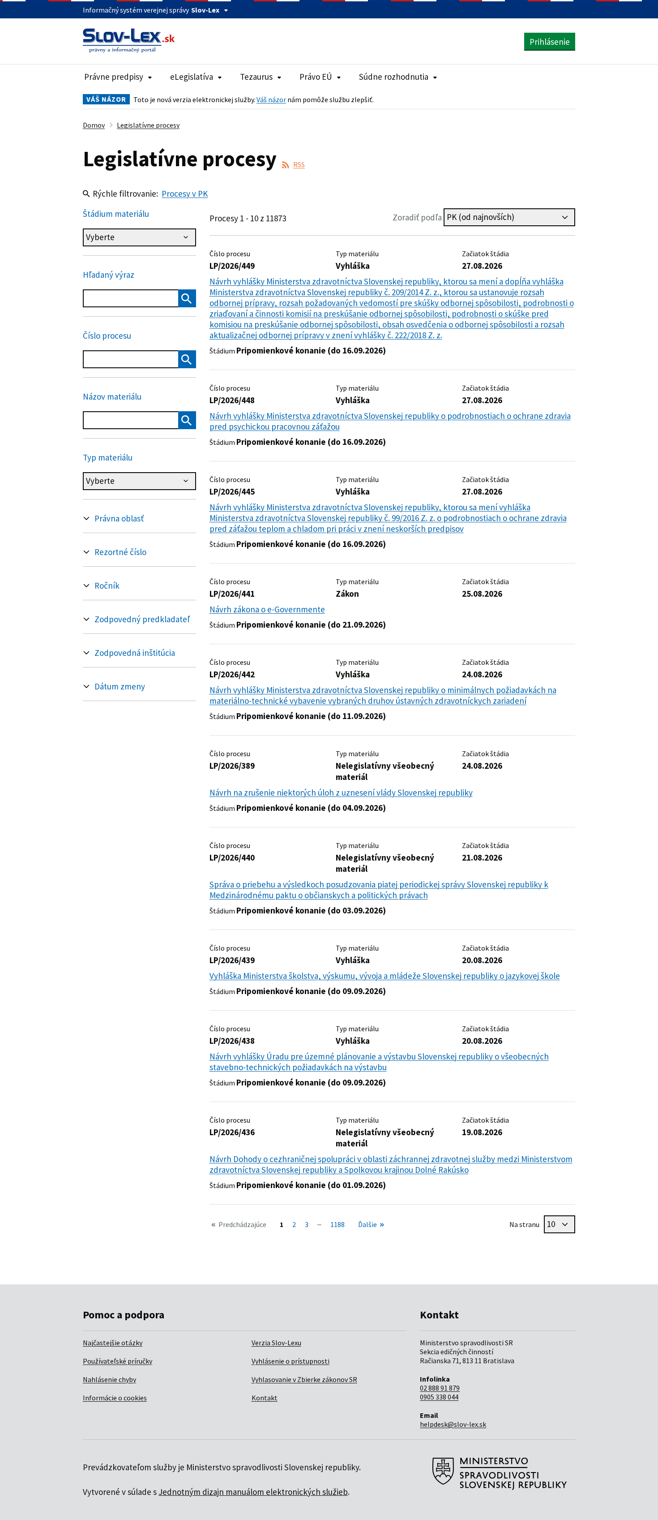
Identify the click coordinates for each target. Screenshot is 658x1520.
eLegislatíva (191, 76)
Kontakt (265, 1397)
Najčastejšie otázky (112, 1342)
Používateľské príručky (117, 1360)
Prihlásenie (550, 41)
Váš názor (271, 99)
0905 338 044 (439, 1396)
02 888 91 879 (440, 1387)
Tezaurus (256, 76)
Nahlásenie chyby (109, 1379)
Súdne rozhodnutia (393, 76)
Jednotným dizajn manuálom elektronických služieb (253, 1491)
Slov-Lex (205, 9)
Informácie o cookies (115, 1397)
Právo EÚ (315, 76)
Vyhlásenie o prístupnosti (290, 1360)
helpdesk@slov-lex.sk (453, 1424)
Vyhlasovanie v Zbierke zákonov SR (304, 1379)
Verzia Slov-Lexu (276, 1342)
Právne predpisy (113, 76)
